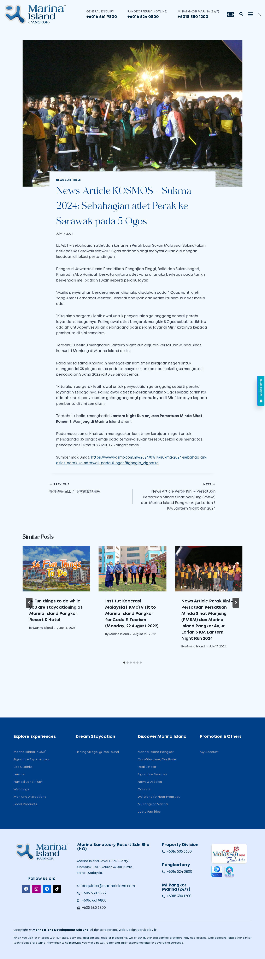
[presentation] (56, 568)
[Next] (235, 603)
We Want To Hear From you (159, 796)
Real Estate (147, 767)
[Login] (259, 14)
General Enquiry (100, 11)
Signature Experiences (31, 759)
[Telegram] (47, 889)
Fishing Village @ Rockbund (97, 752)
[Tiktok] (57, 889)
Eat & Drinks (23, 767)
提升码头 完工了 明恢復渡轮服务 (74, 488)
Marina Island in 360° (29, 752)
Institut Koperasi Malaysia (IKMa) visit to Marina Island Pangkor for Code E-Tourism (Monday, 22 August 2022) (132, 613)
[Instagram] (36, 889)
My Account (209, 752)
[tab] (124, 663)
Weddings (21, 789)
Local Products (25, 804)
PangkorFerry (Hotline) (147, 11)
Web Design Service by (136, 930)
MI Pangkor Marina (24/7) (198, 11)
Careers (144, 789)
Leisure (19, 774)
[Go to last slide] (29, 603)
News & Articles (68, 180)
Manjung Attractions (29, 796)
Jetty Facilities (149, 811)
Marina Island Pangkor (155, 752)
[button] (241, 14)
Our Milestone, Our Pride (157, 759)
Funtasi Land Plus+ (28, 782)
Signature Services (152, 774)
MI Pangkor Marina (153, 804)
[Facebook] (26, 889)
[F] (156, 930)
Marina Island (43, 628)
